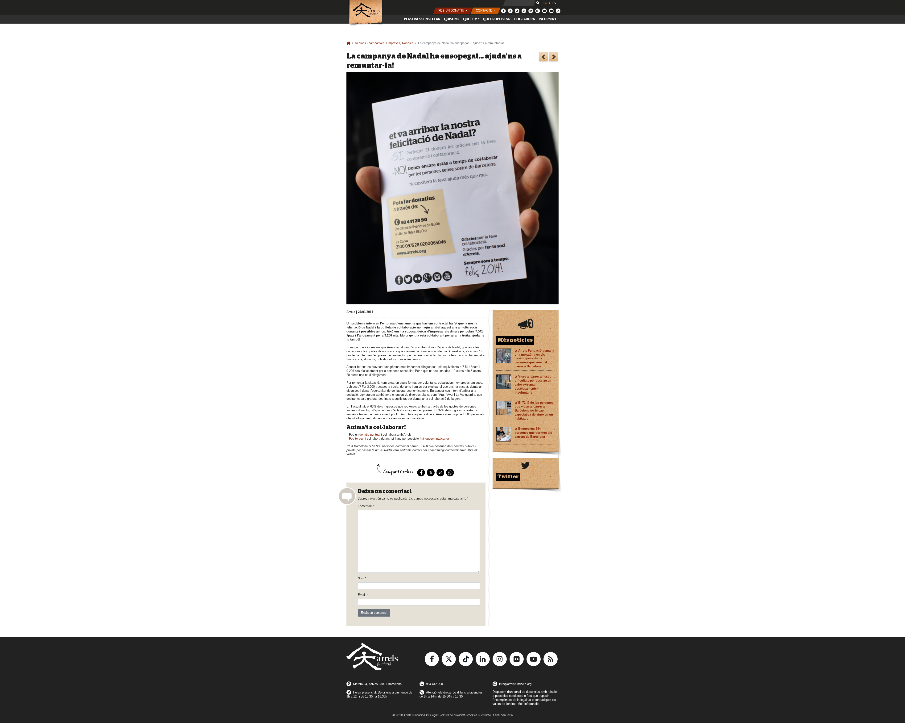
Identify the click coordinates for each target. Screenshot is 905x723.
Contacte (485, 715)
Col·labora (524, 19)
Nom (362, 578)
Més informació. (528, 704)
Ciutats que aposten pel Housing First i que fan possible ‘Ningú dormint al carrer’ (543, 57)
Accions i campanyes (369, 43)
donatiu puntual (369, 434)
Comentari (366, 506)
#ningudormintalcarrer (434, 438)
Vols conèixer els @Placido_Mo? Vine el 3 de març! (553, 57)
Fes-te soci (356, 438)
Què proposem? (496, 19)
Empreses (393, 43)
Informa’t (548, 19)
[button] (452, 11)
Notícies (407, 43)
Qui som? (451, 19)
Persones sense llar (422, 19)
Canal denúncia (503, 715)
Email (363, 595)
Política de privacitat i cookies (458, 715)
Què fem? (471, 19)
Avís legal (432, 715)
